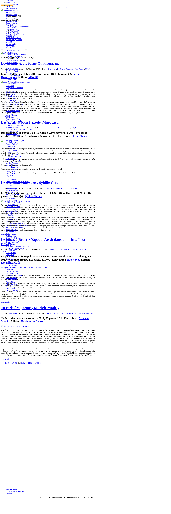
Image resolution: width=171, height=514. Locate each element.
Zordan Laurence (12, 290)
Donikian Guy (11, 79)
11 (22, 363)
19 (40, 363)
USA (84, 250)
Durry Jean (10, 86)
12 (24, 363)
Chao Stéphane (11, 46)
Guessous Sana (11, 138)
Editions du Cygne (86, 313)
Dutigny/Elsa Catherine (14, 88)
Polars (76, 69)
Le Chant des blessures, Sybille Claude (31, 182)
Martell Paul (10, 186)
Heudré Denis (11, 146)
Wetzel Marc (10, 282)
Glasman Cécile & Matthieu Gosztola (19, 129)
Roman (81, 69)
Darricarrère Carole (13, 67)
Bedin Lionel (10, 13)
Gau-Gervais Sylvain (13, 119)
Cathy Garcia (12, 69)
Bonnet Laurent (11, 23)
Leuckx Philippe (12, 163)
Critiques (69, 69)
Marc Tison (80, 135)
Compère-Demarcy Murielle (16, 54)
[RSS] (6, 10)
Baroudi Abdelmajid (13, 10)
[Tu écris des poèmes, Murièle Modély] (15, 326)
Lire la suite (5, 116)
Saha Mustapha (11, 244)
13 (26, 363)
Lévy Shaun (10, 175)
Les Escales (8, 262)
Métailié (88, 69)
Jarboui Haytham (12, 155)
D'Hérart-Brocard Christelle (16, 61)
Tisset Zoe (9, 269)
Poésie (77, 128)
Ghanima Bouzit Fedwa (14, 125)
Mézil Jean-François (13, 203)
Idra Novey (73, 259)
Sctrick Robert (11, 253)
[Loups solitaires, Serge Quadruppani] (15, 82)
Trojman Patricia (12, 274)
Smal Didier (10, 255)
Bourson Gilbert (11, 27)
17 (36, 363)
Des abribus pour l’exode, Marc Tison (30, 122)
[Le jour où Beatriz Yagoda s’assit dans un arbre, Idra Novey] (24, 268)
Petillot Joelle (10, 215)
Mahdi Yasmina (11, 180)
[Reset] (26, 49)
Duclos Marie (11, 84)
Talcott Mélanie (11, 265)
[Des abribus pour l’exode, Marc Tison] (16, 141)
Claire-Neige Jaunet (13, 50)
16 (33, 363)
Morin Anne (10, 198)
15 (31, 363)
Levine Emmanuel (12, 167)
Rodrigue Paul (11, 236)
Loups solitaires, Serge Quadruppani (30, 63)
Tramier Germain (12, 271)
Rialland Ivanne (11, 232)
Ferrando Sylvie (11, 100)
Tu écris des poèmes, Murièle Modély (30, 308)
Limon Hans (10, 171)
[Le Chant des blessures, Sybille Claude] (16, 201)
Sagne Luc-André (12, 242)
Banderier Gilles (12, 8)
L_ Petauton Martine (13, 157)
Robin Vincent (11, 234)
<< (2, 363)
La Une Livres (51, 69)
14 (29, 363)
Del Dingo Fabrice (12, 71)
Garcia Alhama (11, 115)
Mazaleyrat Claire (12, 190)
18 (38, 363)
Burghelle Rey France (14, 40)
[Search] (2, 49)
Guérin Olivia (11, 142)
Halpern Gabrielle (12, 144)
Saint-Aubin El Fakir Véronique (17, 246)
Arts (72, 128)
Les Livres (61, 69)
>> (45, 363)
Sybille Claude (33, 196)
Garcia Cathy (10, 117)
